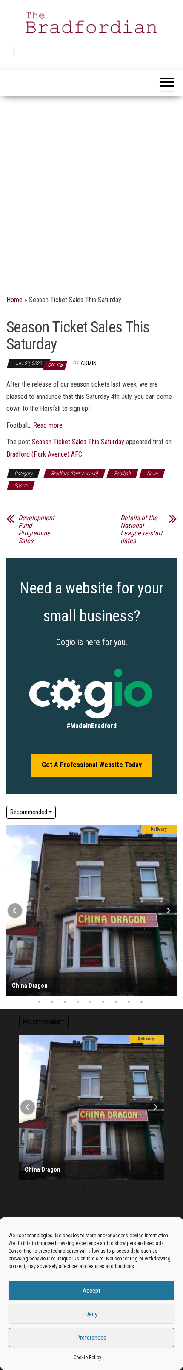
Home (14, 300)
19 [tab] (77, 991)
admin (88, 363)
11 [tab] (141, 980)
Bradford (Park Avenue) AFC (44, 454)
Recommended (28, 812)
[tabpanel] (91, 910)
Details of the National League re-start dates (141, 529)
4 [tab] (52, 980)
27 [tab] (39, 1002)
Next (168, 910)
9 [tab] (116, 980)
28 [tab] (52, 1002)
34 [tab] (129, 1002)
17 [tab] (52, 991)
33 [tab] (116, 1002)
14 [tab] (52, 1164)
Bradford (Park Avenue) (74, 474)
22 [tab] (116, 991)
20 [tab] (90, 991)
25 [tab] (154, 991)
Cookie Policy (87, 1358)
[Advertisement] (91, 191)
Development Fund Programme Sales (36, 529)
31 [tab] (90, 1002)
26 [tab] (65, 1175)
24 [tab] (141, 991)
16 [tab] (39, 991)
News (152, 474)
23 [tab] (129, 991)
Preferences (91, 1337)
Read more (48, 425)
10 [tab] (129, 980)
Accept (91, 1290)
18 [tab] (65, 991)
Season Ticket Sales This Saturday (78, 442)
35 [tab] (141, 1002)
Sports (20, 486)
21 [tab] (103, 991)
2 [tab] (26, 980)
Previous (14, 910)
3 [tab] (39, 980)
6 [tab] (77, 980)
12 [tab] (154, 980)
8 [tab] (103, 980)
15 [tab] (26, 991)
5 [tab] (65, 980)
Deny (91, 1314)
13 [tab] (39, 1164)
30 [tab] (77, 1002)
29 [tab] (65, 1002)
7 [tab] (90, 980)
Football (122, 474)
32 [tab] (103, 1002)
